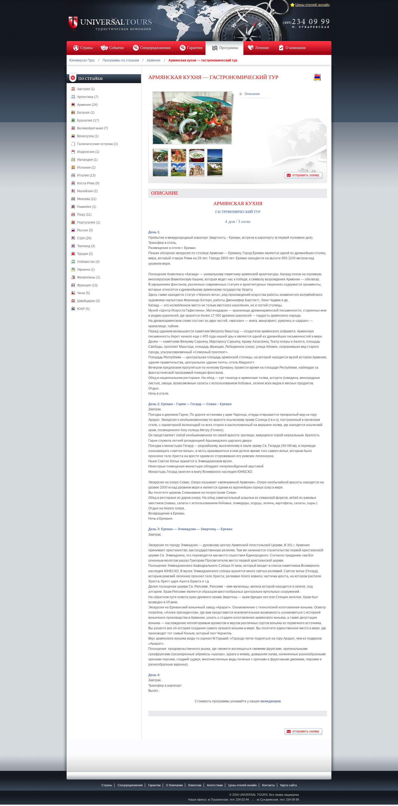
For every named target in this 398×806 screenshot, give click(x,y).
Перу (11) (84, 215)
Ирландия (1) (87, 160)
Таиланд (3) (86, 246)
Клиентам (194, 785)
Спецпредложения (130, 785)
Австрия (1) (86, 89)
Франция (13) (87, 285)
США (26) (84, 238)
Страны (107, 785)
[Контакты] (307, 20)
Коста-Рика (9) (88, 183)
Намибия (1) (86, 207)
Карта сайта (288, 785)
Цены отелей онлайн (312, 5)
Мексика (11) (86, 199)
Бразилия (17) (88, 120)
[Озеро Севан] (214, 155)
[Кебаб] (160, 155)
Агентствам (215, 785)
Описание (252, 94)
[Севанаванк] (178, 169)
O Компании (174, 785)
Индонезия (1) (88, 152)
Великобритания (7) (92, 128)
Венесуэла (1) (88, 136)
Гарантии (154, 785)
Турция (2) (85, 254)
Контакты (268, 785)
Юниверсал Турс (82, 60)
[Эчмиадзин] (214, 169)
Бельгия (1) (85, 112)
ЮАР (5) (83, 309)
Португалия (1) (88, 222)
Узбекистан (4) (88, 262)
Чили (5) (83, 293)
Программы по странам (121, 60)
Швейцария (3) (88, 301)
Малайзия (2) (87, 191)
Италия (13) (86, 175)
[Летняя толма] (178, 155)
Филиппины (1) (88, 277)
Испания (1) (86, 167)
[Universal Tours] (110, 23)
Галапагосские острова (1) (97, 144)
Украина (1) (86, 269)
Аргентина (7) (87, 97)
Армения (154, 60)
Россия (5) (85, 230)
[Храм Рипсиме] (196, 169)
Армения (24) (87, 105)
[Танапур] (196, 155)
